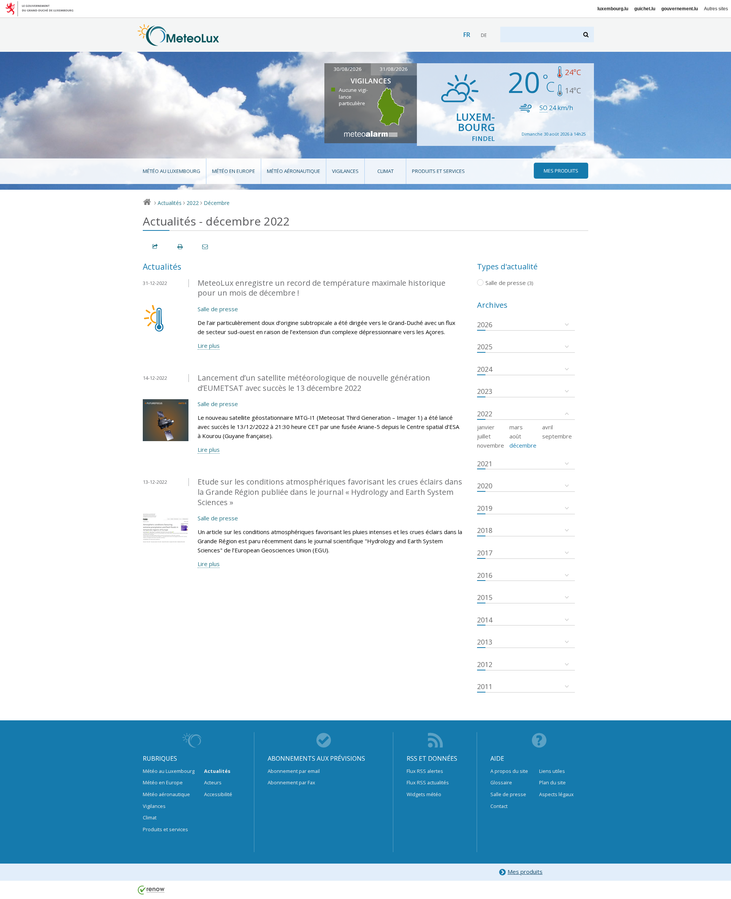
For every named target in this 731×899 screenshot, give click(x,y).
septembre (557, 436)
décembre (522, 445)
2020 (484, 485)
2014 (484, 619)
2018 (484, 530)
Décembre (217, 202)
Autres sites (716, 8)
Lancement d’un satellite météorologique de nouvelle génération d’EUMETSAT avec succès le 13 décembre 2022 (314, 383)
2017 (484, 552)
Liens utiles (552, 771)
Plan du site (552, 782)
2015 (484, 597)
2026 (484, 324)
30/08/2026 (348, 69)
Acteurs (213, 782)
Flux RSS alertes (425, 771)
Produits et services (438, 171)
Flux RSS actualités (428, 782)
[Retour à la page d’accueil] (178, 42)
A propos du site (509, 771)
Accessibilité (218, 794)
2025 (484, 346)
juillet (484, 436)
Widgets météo (424, 794)
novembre (490, 445)
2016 (484, 575)
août (515, 436)
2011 (484, 686)
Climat (385, 171)
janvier (486, 427)
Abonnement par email (294, 771)
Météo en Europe (233, 171)
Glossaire (501, 782)
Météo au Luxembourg (171, 171)
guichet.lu (644, 8)
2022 (193, 202)
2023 (484, 391)
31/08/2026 (394, 69)
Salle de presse (218, 309)
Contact (499, 806)
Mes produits (525, 871)
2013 (484, 641)
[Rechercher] (586, 34)
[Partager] (155, 247)
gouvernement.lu (679, 8)
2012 (484, 664)
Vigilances (345, 171)
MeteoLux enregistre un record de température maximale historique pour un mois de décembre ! (321, 288)
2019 (484, 508)
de (484, 35)
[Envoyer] (205, 247)
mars (516, 427)
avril (547, 427)
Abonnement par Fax (291, 782)
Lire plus (209, 345)
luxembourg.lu (612, 8)
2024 (484, 369)
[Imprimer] (180, 247)
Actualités (170, 202)
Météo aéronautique (293, 171)
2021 (484, 463)
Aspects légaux (556, 794)
